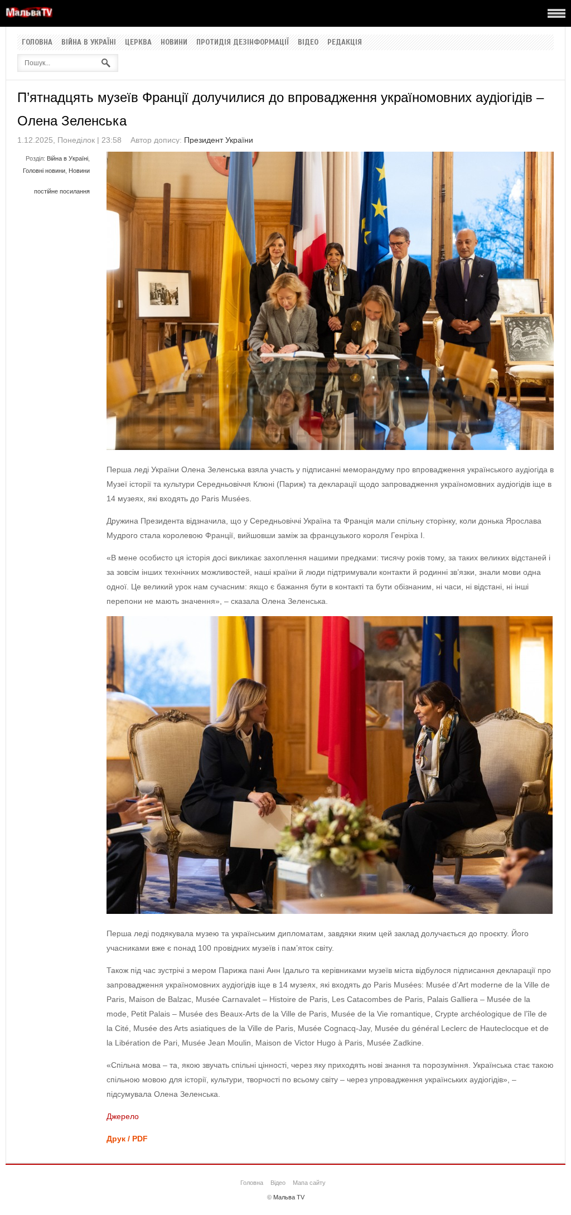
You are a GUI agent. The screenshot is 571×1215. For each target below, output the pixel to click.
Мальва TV (288, 1197)
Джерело (123, 1116)
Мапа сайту (309, 1182)
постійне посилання (62, 191)
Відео (308, 42)
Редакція (344, 42)
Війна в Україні (88, 42)
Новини (174, 42)
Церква (138, 42)
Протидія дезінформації (242, 42)
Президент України (218, 139)
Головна (37, 42)
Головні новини (44, 170)
